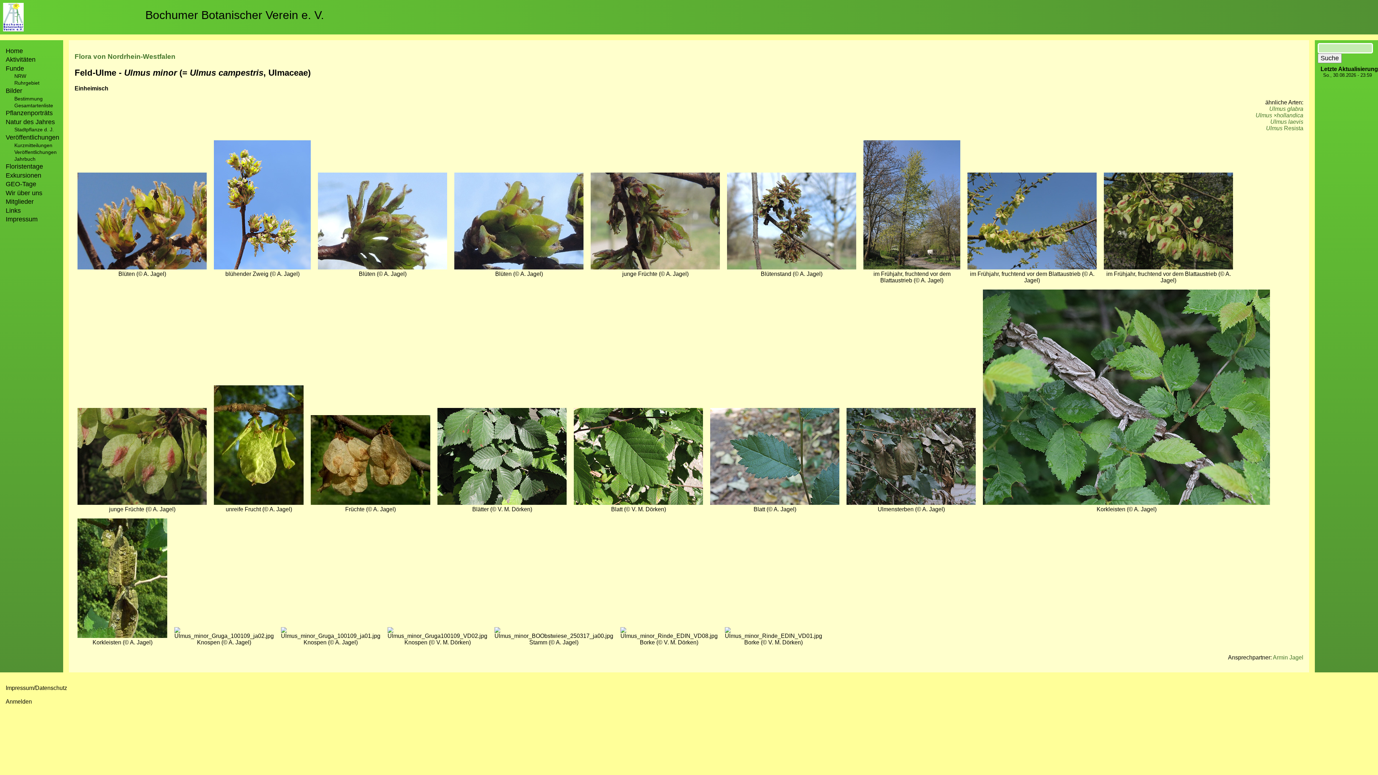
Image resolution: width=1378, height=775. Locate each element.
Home (14, 51)
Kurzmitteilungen (33, 145)
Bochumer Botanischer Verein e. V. (234, 15)
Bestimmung (28, 99)
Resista (1284, 128)
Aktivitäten (21, 59)
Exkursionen (23, 175)
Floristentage (24, 166)
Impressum (22, 219)
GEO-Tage (21, 184)
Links (13, 210)
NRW (20, 76)
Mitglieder (20, 201)
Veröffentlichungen (35, 152)
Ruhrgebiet (26, 83)
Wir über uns (24, 193)
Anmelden (19, 702)
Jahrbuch (25, 159)
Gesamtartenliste (33, 105)
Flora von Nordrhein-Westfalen (125, 56)
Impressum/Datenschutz (36, 688)
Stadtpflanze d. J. (34, 129)
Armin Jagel (1288, 657)
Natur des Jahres (30, 122)
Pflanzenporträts (29, 113)
